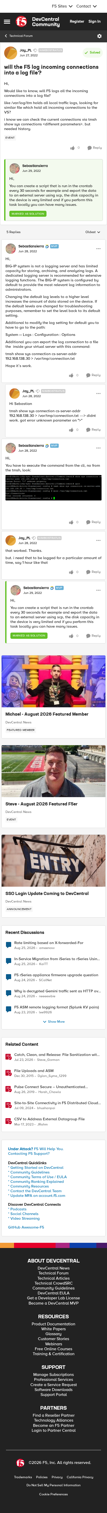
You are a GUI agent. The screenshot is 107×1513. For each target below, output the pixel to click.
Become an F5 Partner (53, 1425)
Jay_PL (26, 50)
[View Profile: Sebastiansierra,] (14, 168)
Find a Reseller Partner (54, 1415)
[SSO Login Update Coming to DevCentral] (53, 861)
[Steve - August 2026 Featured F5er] (53, 771)
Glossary (53, 1334)
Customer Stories (53, 1338)
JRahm (42, 1125)
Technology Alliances (53, 1420)
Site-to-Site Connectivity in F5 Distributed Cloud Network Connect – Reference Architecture (56, 1103)
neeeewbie (47, 996)
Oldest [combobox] (93, 232)
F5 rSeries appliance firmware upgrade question (56, 975)
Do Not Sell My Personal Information (53, 1485)
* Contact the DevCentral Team (35, 1191)
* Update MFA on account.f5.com (36, 1195)
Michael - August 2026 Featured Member (47, 715)
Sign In (95, 21)
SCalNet (45, 980)
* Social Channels (23, 1213)
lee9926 (45, 1012)
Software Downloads (53, 1389)
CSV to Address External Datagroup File (49, 1119)
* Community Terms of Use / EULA (37, 1177)
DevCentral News (18, 722)
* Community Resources (28, 1186)
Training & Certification (54, 1354)
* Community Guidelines (29, 1172)
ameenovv (47, 948)
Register (77, 21)
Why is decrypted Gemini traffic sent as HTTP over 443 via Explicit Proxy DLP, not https (58, 991)
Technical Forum (21, 36)
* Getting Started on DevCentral (35, 1167)
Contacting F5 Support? (29, 1153)
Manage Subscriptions (53, 1374)
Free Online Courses (53, 1349)
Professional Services (53, 1379)
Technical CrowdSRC (54, 1283)
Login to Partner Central (54, 1430)
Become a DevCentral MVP (54, 1303)
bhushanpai (46, 1108)
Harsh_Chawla (49, 1092)
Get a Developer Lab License (53, 1298)
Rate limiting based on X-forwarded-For (48, 943)
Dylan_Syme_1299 (52, 1076)
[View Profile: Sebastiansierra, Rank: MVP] (10, 248)
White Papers (53, 1329)
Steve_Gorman (48, 1060)
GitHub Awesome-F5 (26, 1227)
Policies (42, 1477)
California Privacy (80, 1477)
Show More (56, 1022)
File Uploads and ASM (34, 1071)
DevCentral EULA (54, 1293)
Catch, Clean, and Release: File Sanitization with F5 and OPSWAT (56, 1055)
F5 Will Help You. (36, 1148)
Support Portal (54, 1394)
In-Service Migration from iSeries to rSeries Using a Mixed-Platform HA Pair (56, 959)
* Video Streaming (24, 1218)
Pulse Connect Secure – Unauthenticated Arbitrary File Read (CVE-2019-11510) (49, 1087)
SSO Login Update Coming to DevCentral (47, 894)
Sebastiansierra (35, 166)
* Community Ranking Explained (36, 1181)
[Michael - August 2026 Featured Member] (53, 681)
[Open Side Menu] (7, 21)
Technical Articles (53, 1278)
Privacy (57, 1477)
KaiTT (43, 964)
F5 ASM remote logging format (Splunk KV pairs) (56, 1007)
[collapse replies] (53, 242)
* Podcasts (17, 1209)
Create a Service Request (53, 1384)
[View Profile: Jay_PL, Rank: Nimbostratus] (10, 52)
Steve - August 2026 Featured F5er (41, 804)
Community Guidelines (53, 1288)
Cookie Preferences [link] (53, 1494)
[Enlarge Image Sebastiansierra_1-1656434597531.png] (53, 487)
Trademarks (23, 1477)
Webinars (53, 1344)
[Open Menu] (99, 36)
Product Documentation (53, 1324)
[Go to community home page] (37, 21)
